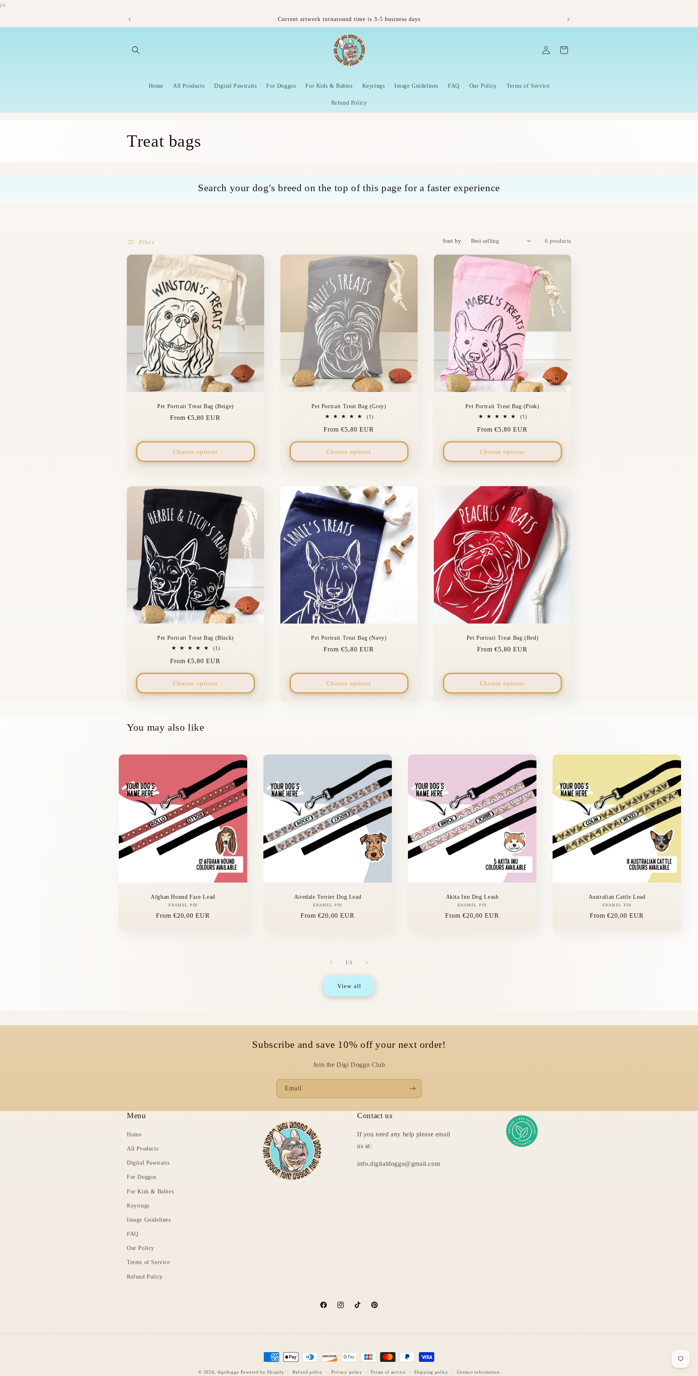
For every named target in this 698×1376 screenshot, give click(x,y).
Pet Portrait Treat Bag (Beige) (195, 406)
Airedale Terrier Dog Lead (328, 897)
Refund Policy (145, 1277)
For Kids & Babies (150, 1191)
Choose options (195, 452)
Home (134, 1135)
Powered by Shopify (262, 1372)
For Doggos (141, 1177)
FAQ (133, 1234)
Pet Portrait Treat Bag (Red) (503, 638)
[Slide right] (367, 962)
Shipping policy (431, 1371)
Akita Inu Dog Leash (472, 897)
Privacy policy (346, 1371)
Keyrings (138, 1206)
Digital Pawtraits (148, 1163)
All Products (142, 1149)
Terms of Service (148, 1263)
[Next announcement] (568, 19)
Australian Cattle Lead (617, 897)
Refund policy (307, 1371)
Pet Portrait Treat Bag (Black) (195, 638)
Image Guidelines (149, 1220)
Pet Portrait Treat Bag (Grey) (348, 406)
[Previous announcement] (130, 19)
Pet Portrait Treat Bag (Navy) (349, 638)
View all (349, 986)
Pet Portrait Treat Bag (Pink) (502, 406)
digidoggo (228, 1372)
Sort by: (453, 241)
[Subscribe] (412, 1088)
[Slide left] (331, 962)
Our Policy (140, 1248)
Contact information (478, 1371)
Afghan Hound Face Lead (183, 897)
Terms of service (388, 1371)
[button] (136, 50)
